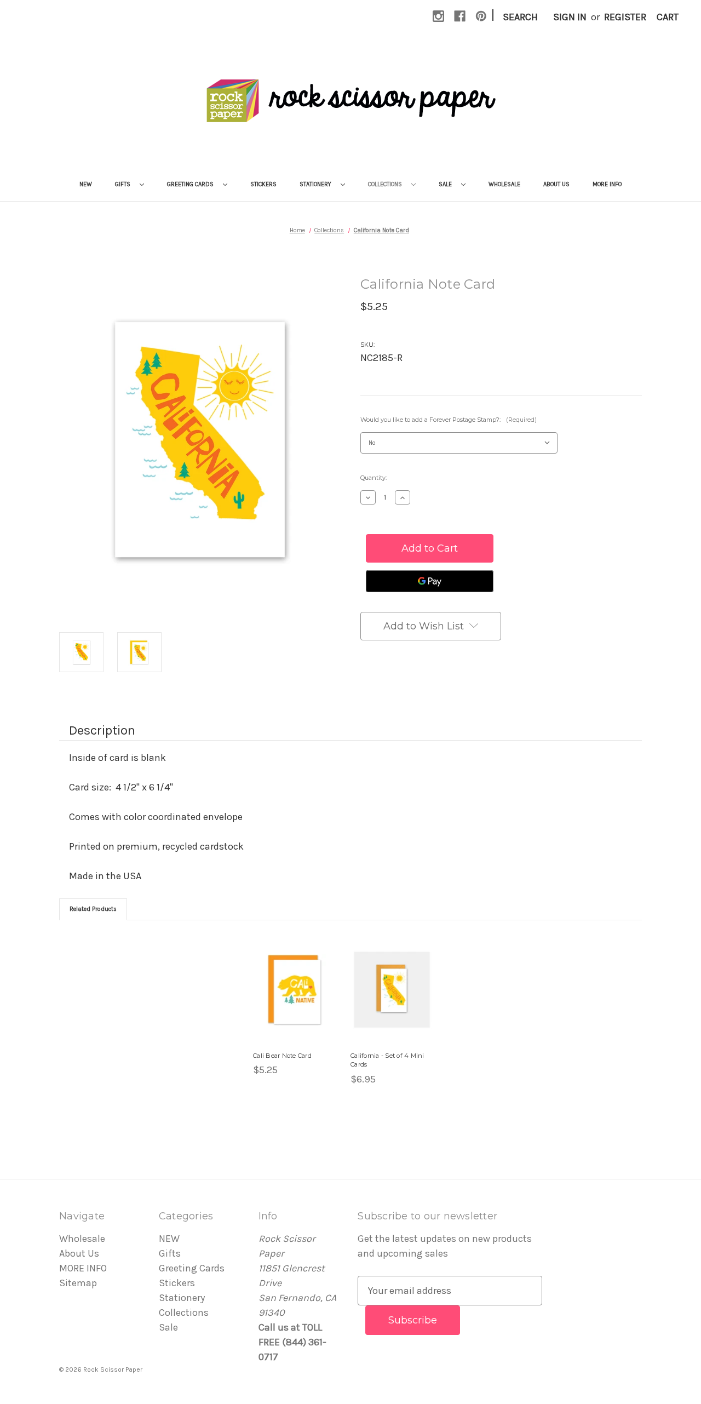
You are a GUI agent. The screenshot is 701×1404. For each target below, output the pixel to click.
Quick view (288, 977)
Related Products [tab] (93, 909)
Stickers (263, 184)
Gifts (123, 184)
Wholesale (504, 184)
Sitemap (78, 1283)
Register (625, 17)
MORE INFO (607, 184)
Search (520, 17)
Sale (446, 184)
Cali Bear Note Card (282, 1055)
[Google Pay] (429, 581)
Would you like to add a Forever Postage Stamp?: (448, 419)
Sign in (570, 17)
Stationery (316, 184)
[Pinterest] (481, 16)
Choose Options (294, 1002)
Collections (386, 184)
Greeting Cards (191, 184)
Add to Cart (392, 1002)
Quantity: (373, 478)
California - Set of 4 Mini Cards (387, 1060)
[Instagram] (438, 16)
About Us (556, 184)
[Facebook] (460, 16)
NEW (85, 184)
